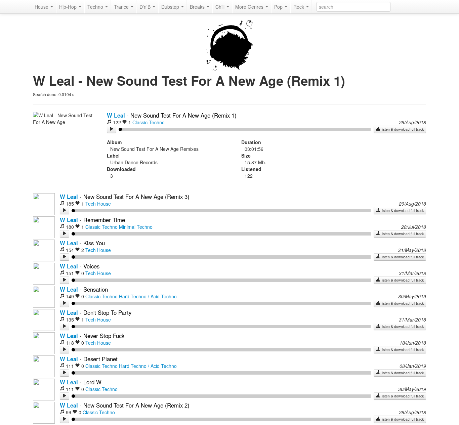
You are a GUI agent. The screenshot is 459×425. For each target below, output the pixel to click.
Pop (279, 6)
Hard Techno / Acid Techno (148, 296)
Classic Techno (148, 122)
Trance (122, 6)
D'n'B (145, 6)
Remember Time (104, 220)
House (42, 6)
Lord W (92, 382)
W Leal (116, 115)
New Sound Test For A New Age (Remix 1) (183, 115)
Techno (96, 6)
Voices (91, 266)
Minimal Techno (136, 226)
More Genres (250, 6)
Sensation (95, 289)
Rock (299, 6)
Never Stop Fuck (103, 336)
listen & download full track (402, 129)
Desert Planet (100, 359)
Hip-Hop (68, 6)
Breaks (198, 6)
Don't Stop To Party (107, 312)
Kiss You (94, 243)
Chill (220, 6)
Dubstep (170, 6)
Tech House (98, 203)
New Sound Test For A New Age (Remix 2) (136, 405)
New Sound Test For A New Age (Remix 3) (136, 197)
